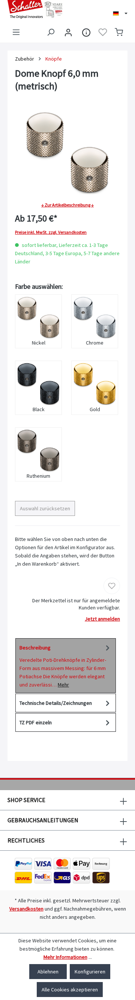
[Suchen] (50, 32)
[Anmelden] (68, 32)
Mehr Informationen (65, 957)
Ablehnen (48, 971)
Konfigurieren (90, 971)
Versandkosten (26, 908)
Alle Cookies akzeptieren (70, 989)
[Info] (86, 32)
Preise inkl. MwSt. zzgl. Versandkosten (51, 232)
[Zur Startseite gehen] (34, 9)
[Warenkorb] (119, 32)
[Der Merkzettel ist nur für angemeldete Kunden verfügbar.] (102, 32)
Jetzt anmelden (102, 618)
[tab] (65, 665)
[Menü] (16, 32)
